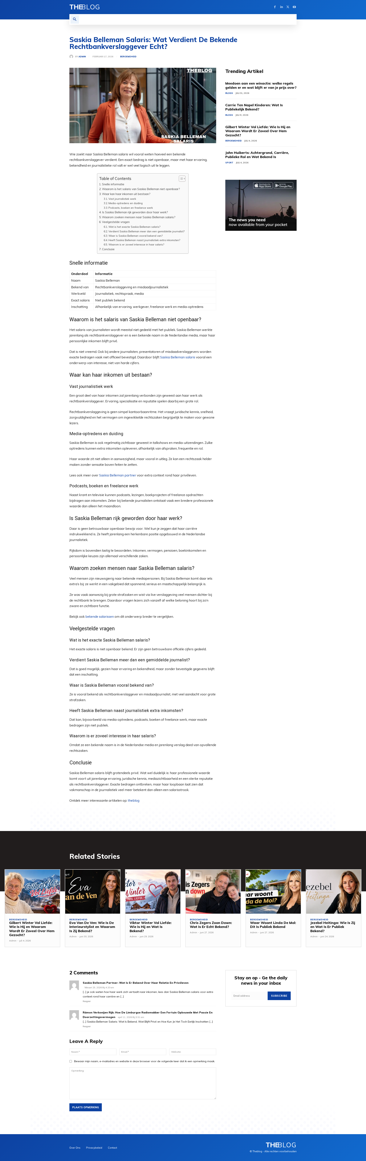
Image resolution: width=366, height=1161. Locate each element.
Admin (82, 57)
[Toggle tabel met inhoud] (180, 178)
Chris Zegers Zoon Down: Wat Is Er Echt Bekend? (211, 924)
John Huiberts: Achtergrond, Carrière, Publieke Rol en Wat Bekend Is (257, 154)
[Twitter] (288, 7)
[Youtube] (294, 7)
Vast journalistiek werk (122, 198)
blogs (229, 93)
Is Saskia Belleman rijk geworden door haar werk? (135, 212)
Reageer (87, 1001)
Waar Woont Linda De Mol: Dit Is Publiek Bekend (273, 924)
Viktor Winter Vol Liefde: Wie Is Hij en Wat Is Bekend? (151, 926)
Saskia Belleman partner (117, 475)
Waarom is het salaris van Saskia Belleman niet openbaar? (141, 189)
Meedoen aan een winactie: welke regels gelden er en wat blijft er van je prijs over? (260, 85)
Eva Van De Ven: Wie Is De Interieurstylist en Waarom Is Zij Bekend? (92, 926)
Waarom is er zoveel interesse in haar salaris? (136, 244)
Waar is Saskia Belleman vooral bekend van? (135, 235)
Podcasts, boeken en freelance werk (130, 207)
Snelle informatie (113, 184)
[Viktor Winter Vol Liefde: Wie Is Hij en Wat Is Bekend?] (152, 891)
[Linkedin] (281, 7)
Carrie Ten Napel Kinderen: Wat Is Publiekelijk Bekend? (254, 107)
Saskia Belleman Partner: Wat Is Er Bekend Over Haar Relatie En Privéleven (136, 982)
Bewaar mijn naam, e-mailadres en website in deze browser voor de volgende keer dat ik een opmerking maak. (144, 1061)
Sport (229, 162)
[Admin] (72, 56)
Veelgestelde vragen (116, 222)
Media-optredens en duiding (125, 203)
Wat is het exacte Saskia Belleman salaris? (134, 226)
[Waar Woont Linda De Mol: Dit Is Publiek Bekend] (273, 891)
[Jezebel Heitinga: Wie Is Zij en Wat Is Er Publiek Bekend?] (333, 891)
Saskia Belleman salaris (177, 357)
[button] (75, 19)
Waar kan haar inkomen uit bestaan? (126, 194)
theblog (133, 800)
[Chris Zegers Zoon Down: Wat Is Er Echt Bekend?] (213, 891)
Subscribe (279, 995)
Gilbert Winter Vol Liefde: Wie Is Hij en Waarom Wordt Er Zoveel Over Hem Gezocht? (257, 131)
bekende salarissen (99, 616)
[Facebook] (275, 7)
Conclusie (108, 249)
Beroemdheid (128, 57)
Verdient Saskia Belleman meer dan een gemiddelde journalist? (146, 231)
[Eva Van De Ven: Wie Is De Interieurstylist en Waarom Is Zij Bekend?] (92, 891)
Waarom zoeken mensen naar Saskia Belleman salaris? (138, 217)
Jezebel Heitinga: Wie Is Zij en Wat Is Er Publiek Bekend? (332, 926)
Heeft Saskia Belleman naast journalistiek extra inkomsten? (144, 240)
